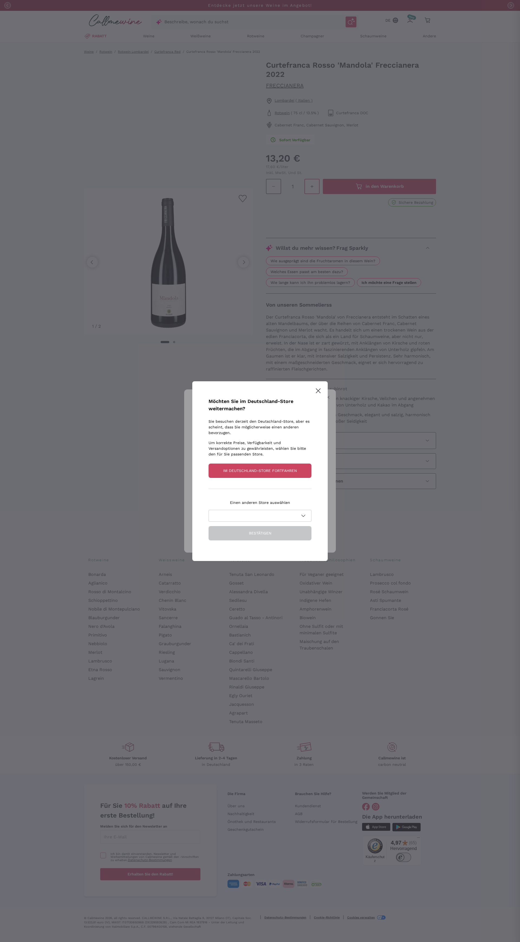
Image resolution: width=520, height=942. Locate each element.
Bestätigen (260, 533)
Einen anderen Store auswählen (260, 502)
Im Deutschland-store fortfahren (260, 470)
